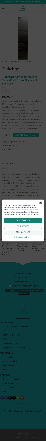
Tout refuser (23, 226)
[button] (41, 203)
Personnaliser (23, 232)
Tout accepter (23, 220)
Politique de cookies (21, 237)
